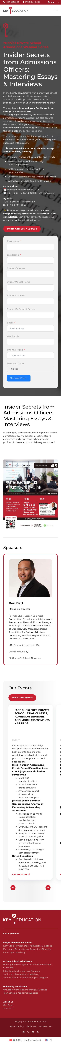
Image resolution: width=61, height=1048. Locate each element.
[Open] (55, 10)
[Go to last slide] (12, 887)
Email (10, 322)
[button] (56, 2)
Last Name (13, 254)
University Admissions (15, 986)
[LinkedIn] (32, 1032)
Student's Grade (16, 295)
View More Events (22, 697)
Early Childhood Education (17, 942)
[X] (28, 1032)
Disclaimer (31, 1026)
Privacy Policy (17, 1026)
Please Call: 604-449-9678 (22, 228)
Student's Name (16, 268)
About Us (8, 1001)
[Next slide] (48, 887)
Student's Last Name (18, 281)
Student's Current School (21, 309)
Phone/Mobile (15, 349)
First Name (13, 241)
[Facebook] (23, 1032)
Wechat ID (13, 336)
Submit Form (18, 378)
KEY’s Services (11, 933)
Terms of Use (45, 1026)
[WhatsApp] (37, 1032)
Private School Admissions (17, 961)
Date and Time (15, 363)
